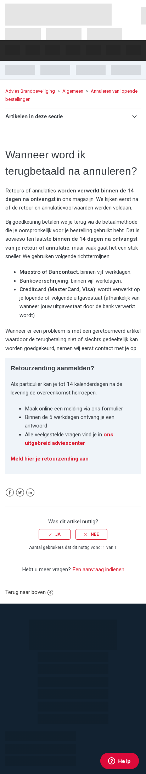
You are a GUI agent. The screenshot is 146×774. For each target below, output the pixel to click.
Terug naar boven (25, 592)
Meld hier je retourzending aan (50, 459)
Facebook (9, 492)
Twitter (20, 492)
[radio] (55, 534)
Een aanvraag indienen (98, 569)
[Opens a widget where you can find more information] (119, 761)
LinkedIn (30, 492)
